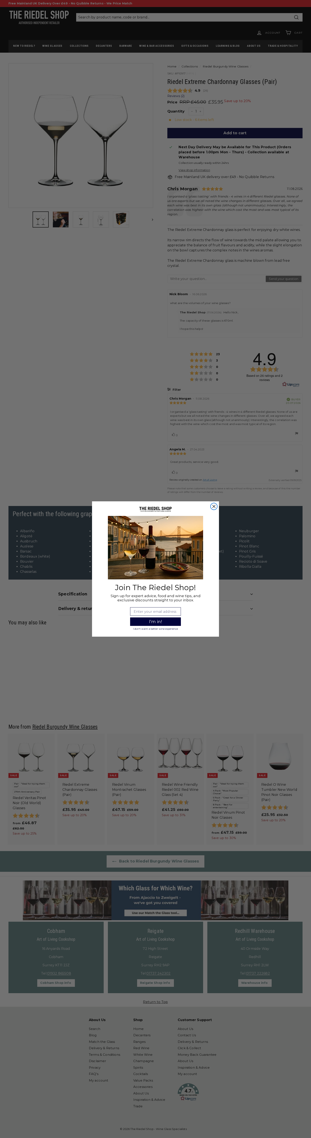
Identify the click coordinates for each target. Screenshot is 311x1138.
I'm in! (155, 621)
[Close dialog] (214, 506)
